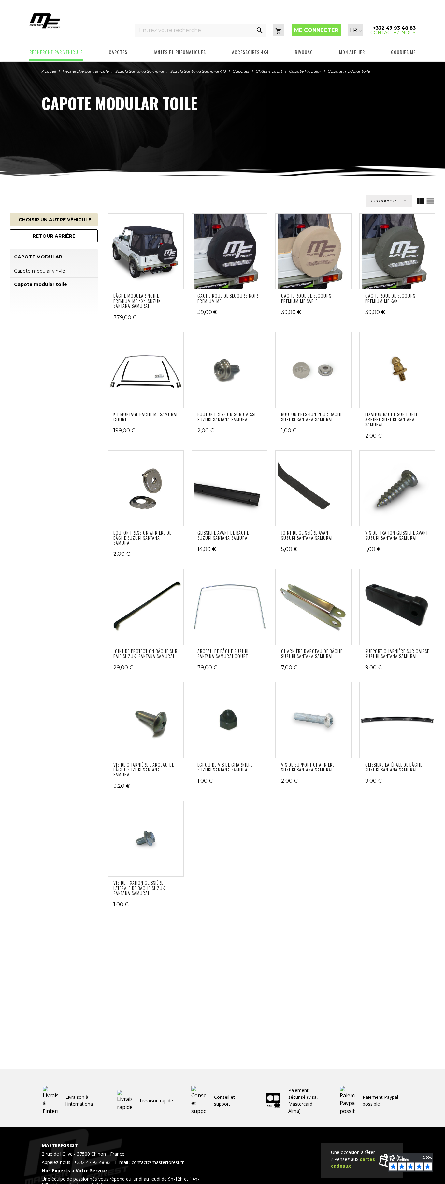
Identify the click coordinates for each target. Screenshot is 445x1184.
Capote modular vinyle (39, 271)
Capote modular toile (40, 284)
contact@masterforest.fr (158, 1162)
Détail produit (145, 252)
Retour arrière (54, 236)
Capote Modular (38, 257)
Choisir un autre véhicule (55, 220)
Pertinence (389, 201)
